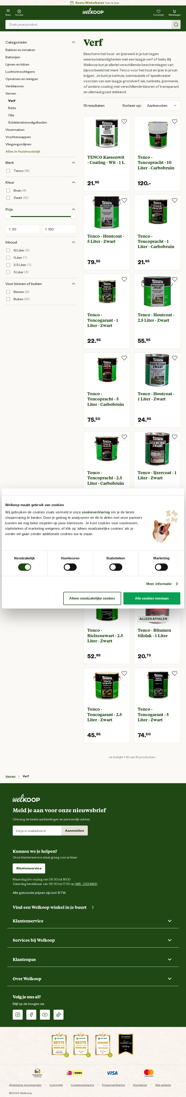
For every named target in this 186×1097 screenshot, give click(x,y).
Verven (10, 93)
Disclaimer (140, 1085)
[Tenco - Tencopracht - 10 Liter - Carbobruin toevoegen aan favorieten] (175, 121)
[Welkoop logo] (93, 11)
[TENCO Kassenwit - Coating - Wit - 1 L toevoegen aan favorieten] (124, 121)
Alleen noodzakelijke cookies (92, 598)
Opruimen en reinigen (21, 78)
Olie (11, 115)
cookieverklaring (96, 512)
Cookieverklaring (82, 1085)
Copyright (56, 1085)
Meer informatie (159, 584)
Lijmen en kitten (17, 64)
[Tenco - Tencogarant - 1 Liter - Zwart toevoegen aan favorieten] (124, 279)
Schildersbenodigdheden (27, 122)
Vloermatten (14, 129)
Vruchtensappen (18, 136)
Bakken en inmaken (20, 49)
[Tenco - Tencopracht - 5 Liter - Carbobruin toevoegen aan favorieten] (124, 358)
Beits (12, 107)
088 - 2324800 (86, 883)
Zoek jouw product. (23, 24)
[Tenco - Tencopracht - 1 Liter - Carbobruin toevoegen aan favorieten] (175, 200)
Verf (11, 100)
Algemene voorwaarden (25, 1085)
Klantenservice (29, 868)
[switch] (70, 567)
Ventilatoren (14, 86)
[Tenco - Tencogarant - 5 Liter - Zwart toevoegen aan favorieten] (175, 673)
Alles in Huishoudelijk (22, 151)
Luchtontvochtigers (20, 71)
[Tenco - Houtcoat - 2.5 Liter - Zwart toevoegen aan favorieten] (175, 279)
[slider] (8, 216)
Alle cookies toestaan (152, 598)
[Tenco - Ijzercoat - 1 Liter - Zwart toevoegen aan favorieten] (175, 437)
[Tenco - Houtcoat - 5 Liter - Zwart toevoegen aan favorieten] (124, 200)
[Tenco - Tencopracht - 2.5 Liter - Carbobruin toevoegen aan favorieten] (124, 437)
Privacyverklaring (113, 1085)
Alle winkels (163, 1085)
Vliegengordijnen (18, 144)
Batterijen (12, 57)
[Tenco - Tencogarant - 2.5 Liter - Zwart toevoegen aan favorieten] (124, 673)
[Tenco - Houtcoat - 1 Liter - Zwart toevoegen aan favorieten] (175, 358)
